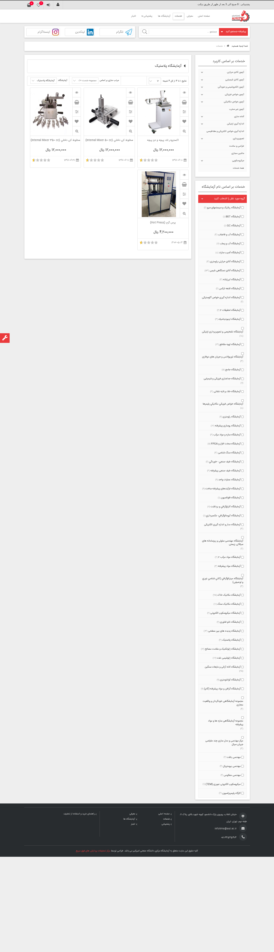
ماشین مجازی (237, 153)
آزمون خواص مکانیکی (234, 102)
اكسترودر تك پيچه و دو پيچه (163, 141)
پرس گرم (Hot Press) (163, 223)
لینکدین (80, 32)
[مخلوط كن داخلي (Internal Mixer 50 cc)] (130, 92)
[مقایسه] (184, 111)
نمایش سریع (184, 131)
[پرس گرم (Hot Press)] (184, 174)
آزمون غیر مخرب (236, 109)
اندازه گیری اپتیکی (235, 124)
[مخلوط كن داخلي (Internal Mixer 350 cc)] (77, 92)
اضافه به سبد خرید (184, 102)
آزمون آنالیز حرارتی (235, 72)
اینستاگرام (44, 32)
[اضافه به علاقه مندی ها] (184, 121)
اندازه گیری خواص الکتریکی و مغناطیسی (225, 131)
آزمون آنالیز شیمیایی (234, 80)
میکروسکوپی (238, 161)
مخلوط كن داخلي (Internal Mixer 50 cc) (109, 141)
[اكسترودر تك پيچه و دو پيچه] (184, 92)
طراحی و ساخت (236, 146)
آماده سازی (239, 117)
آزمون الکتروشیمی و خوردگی (231, 87)
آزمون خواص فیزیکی (234, 95)
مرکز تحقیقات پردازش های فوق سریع (93, 851)
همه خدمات (238, 168)
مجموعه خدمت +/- (87, 81)
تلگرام (119, 32)
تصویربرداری (238, 139)
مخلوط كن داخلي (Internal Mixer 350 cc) (55, 141)
